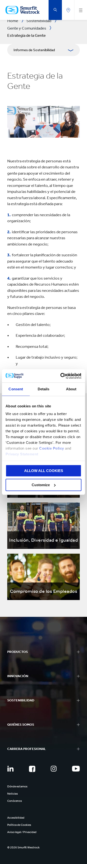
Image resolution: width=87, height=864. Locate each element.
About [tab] (71, 389)
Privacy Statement (22, 454)
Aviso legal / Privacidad (21, 832)
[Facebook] (32, 769)
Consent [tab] (15, 389)
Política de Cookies (19, 825)
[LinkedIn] (10, 769)
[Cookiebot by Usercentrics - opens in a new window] (61, 376)
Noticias (12, 793)
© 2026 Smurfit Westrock (23, 847)
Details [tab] (44, 389)
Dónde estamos (17, 786)
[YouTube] (76, 769)
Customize (41, 485)
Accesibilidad (15, 817)
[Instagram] (54, 769)
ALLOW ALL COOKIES (43, 471)
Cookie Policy (51, 448)
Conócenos (14, 801)
